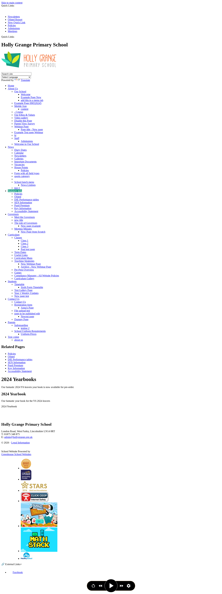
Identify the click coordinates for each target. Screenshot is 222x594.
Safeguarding (21, 325)
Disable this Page (23, 120)
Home (11, 85)
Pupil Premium (22, 205)
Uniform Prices (28, 334)
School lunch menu (24, 182)
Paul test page (28, 249)
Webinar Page (21, 126)
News (11, 147)
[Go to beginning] (93, 586)
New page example (31, 226)
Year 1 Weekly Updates (26, 293)
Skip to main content (11, 2)
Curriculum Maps (23, 258)
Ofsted (17, 196)
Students (12, 281)
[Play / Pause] (111, 585)
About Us (13, 88)
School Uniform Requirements (30, 331)
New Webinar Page (31, 264)
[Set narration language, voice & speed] (128, 586)
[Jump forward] (121, 586)
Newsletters (14, 16)
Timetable (19, 284)
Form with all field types (26, 173)
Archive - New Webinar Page (36, 266)
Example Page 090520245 (27, 103)
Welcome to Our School (26, 144)
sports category (22, 176)
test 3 (17, 188)
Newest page (27, 316)
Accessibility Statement (26, 211)
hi (15, 135)
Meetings (12, 31)
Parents (11, 322)
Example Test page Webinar (28, 132)
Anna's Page (27, 307)
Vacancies (19, 164)
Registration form (23, 304)
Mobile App (20, 106)
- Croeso (18, 112)
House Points (21, 167)
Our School (20, 91)
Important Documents (25, 161)
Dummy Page (21, 319)
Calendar (19, 152)
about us (18, 339)
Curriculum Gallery (24, 278)
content (24, 109)
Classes (18, 237)
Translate (25, 80)
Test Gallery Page (23, 290)
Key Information (22, 208)
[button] (15, 37)
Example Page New (31, 97)
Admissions (14, 28)
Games (17, 272)
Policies (12, 25)
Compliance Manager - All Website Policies (36, 275)
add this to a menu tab (32, 100)
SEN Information (23, 202)
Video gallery (21, 117)
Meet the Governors (24, 217)
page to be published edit (27, 313)
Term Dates (20, 252)
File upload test (22, 310)
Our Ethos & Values (24, 114)
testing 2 (25, 328)
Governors (13, 214)
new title (18, 220)
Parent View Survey (24, 123)
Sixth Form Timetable (32, 287)
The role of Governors (25, 223)
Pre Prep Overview (24, 269)
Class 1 (24, 240)
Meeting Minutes (23, 228)
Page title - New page (32, 129)
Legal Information (20, 442)
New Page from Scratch (33, 231)
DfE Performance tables (26, 199)
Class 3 (24, 246)
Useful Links (21, 255)
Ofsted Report (15, 19)
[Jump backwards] (100, 586)
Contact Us (13, 299)
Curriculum (14, 234)
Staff (16, 138)
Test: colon (13, 337)
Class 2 (24, 243)
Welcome (25, 94)
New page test (21, 296)
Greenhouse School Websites (16, 454)
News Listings (28, 185)
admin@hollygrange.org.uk (18, 437)
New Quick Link (16, 22)
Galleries (18, 158)
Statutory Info (15, 190)
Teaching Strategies (24, 261)
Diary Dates (20, 150)
